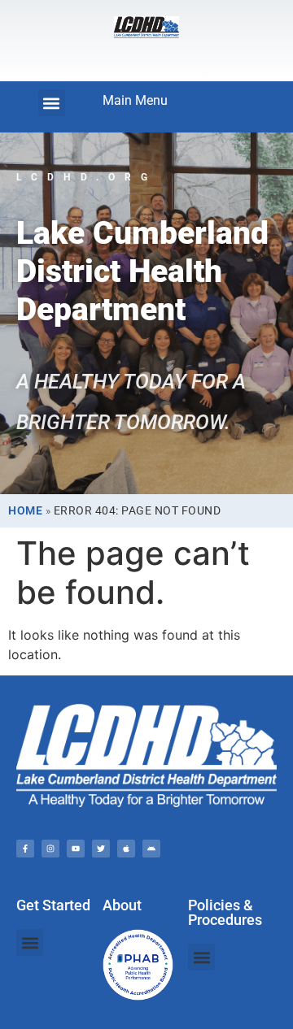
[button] (51, 102)
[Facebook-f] (25, 849)
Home (25, 510)
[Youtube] (76, 849)
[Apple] (126, 849)
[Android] (151, 849)
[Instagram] (50, 849)
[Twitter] (101, 849)
